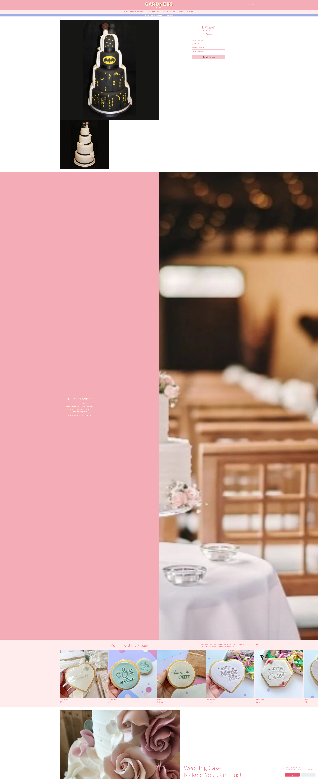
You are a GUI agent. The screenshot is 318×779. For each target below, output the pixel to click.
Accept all (292, 775)
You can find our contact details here (79, 415)
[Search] (249, 5)
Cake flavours (199, 47)
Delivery (197, 44)
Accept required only (308, 775)
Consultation (198, 51)
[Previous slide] (60, 15)
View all (256, 645)
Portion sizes (198, 40)
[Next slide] (256, 15)
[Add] (105, 695)
